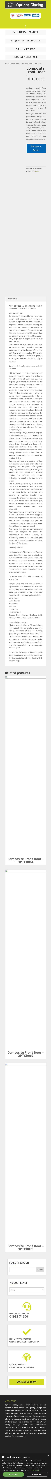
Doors (13, 63)
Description (12, 299)
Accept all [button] (13, 1474)
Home (7, 63)
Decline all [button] (37, 1474)
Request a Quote (36, 148)
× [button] (48, 1456)
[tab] (25, 299)
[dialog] (25, 1466)
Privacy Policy (36, 1470)
